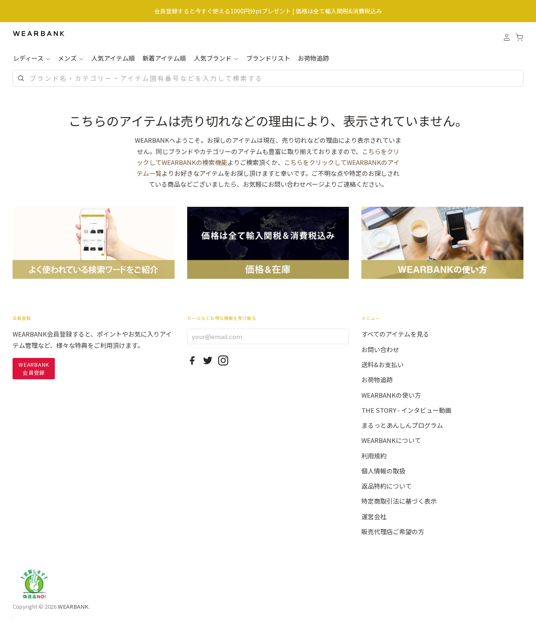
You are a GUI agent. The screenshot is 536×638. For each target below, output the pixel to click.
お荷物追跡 (313, 58)
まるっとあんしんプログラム (402, 425)
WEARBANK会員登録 (33, 368)
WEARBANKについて (391, 440)
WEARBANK (73, 606)
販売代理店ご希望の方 (392, 531)
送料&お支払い (382, 364)
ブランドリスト (268, 58)
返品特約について (386, 485)
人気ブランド (213, 58)
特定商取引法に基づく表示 (399, 501)
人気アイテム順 (113, 58)
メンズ (68, 58)
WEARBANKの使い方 (391, 395)
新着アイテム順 (164, 58)
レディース (29, 58)
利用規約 (374, 455)
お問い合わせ (380, 349)
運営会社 (374, 516)
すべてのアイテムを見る (395, 333)
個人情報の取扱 (383, 470)
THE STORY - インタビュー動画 (406, 410)
